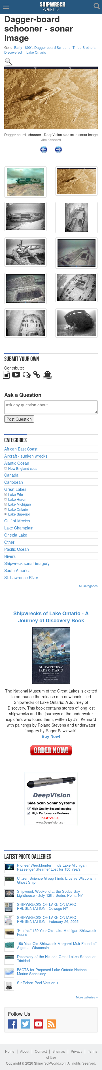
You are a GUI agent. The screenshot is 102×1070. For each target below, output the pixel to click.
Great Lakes (15, 489)
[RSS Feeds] (51, 1024)
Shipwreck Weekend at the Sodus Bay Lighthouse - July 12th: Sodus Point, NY (50, 893)
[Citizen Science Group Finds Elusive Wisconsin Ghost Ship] (9, 881)
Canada (11, 475)
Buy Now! (51, 736)
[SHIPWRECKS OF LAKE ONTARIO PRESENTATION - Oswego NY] (9, 907)
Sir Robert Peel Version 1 (37, 983)
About (24, 1052)
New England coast (23, 468)
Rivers (10, 556)
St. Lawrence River (21, 577)
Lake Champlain (18, 528)
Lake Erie (15, 494)
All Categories (88, 585)
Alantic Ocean (16, 463)
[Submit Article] (6, 376)
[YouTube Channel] (38, 1024)
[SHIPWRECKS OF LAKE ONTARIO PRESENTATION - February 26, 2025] (9, 920)
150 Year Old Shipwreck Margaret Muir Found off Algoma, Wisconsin (57, 946)
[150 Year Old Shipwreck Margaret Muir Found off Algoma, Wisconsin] (9, 947)
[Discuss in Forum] (27, 376)
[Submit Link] (37, 376)
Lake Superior (19, 514)
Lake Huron (17, 499)
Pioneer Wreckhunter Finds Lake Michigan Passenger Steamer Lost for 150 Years (51, 867)
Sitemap (58, 1052)
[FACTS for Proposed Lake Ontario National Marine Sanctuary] (9, 973)
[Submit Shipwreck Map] (47, 376)
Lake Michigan (19, 504)
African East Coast (20, 449)
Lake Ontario (18, 509)
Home (9, 1052)
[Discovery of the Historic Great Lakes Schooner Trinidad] (9, 960)
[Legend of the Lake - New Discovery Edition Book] (51, 655)
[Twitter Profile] (25, 1024)
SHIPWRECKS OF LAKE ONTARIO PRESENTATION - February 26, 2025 (47, 919)
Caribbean (13, 482)
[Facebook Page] (12, 1024)
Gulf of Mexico (17, 520)
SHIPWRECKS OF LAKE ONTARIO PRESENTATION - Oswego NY (46, 906)
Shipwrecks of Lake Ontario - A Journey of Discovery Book (51, 617)
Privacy (76, 1052)
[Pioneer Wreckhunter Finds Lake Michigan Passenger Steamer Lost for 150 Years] (9, 868)
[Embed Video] (16, 376)
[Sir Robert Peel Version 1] (9, 986)
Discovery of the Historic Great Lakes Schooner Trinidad (56, 959)
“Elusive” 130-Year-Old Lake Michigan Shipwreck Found (56, 933)
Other (9, 542)
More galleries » (87, 997)
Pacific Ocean (16, 549)
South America (17, 570)
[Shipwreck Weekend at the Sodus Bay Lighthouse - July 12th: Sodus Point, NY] (9, 894)
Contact (41, 1052)
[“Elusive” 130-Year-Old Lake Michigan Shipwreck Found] (9, 933)
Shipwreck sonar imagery (27, 563)
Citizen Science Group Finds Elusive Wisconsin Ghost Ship (56, 880)
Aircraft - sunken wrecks (25, 456)
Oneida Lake (15, 535)
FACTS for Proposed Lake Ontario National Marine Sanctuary (52, 972)
